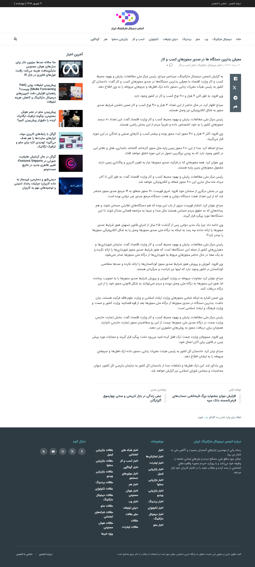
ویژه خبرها (107, 534)
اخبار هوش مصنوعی (132, 493)
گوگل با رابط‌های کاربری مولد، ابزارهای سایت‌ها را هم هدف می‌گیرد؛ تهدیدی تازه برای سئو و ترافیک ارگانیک (36, 140)
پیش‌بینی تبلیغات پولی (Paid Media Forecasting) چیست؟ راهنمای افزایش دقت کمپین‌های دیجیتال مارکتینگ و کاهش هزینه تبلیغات (35, 93)
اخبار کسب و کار (187, 65)
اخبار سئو (158, 525)
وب (206, 39)
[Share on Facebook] (235, 78)
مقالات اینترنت (130, 527)
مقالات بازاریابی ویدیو (104, 473)
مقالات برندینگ (104, 482)
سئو (198, 39)
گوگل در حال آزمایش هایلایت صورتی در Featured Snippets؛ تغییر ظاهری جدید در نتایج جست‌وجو (37, 163)
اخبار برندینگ (155, 501)
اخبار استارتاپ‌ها (154, 456)
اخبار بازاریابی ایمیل (155, 471)
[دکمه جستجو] (15, 39)
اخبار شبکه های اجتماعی (129, 452)
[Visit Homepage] (127, 20)
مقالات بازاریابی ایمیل (104, 452)
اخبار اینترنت (156, 463)
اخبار (160, 450)
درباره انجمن (235, 3)
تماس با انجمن (219, 3)
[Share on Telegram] (235, 98)
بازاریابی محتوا (120, 39)
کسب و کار (138, 39)
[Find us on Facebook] (82, 451)
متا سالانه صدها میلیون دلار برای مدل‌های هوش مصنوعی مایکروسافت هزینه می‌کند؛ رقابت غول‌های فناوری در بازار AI (36, 68)
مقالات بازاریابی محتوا (104, 463)
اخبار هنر (133, 484)
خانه (238, 39)
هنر (105, 39)
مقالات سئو (107, 506)
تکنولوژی (154, 39)
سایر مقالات (132, 514)
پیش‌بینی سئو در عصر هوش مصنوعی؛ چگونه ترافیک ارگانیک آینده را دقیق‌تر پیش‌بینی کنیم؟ (36, 116)
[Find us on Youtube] (53, 451)
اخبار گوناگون (131, 467)
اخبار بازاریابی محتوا (155, 482)
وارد (206, 417)
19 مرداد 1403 (233, 65)
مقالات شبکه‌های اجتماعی (104, 514)
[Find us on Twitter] (72, 451)
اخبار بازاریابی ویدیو (155, 493)
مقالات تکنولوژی (104, 489)
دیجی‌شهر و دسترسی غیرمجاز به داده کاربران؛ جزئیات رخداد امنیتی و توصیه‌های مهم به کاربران (35, 183)
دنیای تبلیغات (170, 39)
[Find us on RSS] (43, 451)
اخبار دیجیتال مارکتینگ (209, 65)
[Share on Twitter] (235, 88)
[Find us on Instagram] (63, 451)
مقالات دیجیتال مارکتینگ (104, 497)
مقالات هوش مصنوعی (106, 525)
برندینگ (186, 39)
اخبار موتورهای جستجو (130, 475)
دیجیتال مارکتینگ (222, 39)
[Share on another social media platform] (235, 107)
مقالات (134, 520)
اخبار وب (133, 501)
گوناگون (95, 39)
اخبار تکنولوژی (155, 508)
